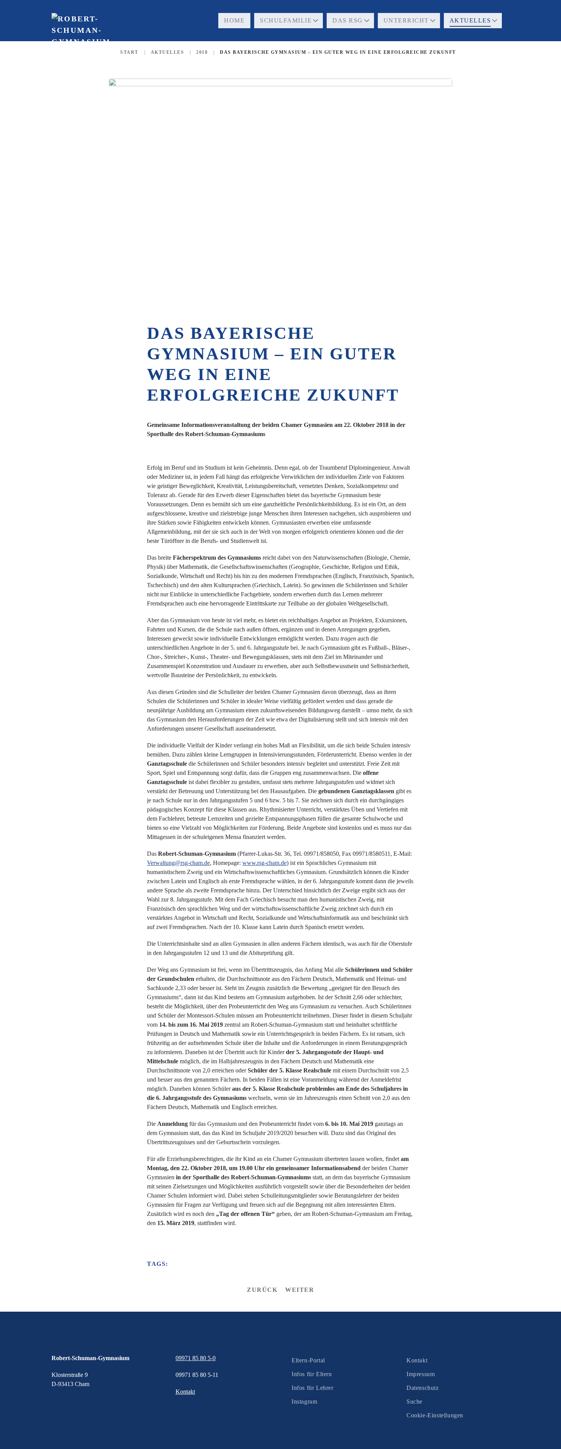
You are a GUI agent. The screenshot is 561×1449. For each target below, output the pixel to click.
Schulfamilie (286, 20)
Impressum (420, 1374)
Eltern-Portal (308, 1360)
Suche (414, 1401)
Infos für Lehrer (313, 1388)
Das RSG (347, 20)
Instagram (304, 1401)
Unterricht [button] (406, 20)
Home (234, 20)
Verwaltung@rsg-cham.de (178, 863)
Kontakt (416, 1360)
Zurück (262, 1289)
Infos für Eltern (312, 1374)
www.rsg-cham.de (264, 863)
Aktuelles (470, 20)
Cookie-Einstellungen (434, 1415)
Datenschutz (422, 1388)
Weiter (299, 1289)
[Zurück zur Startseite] (80, 45)
